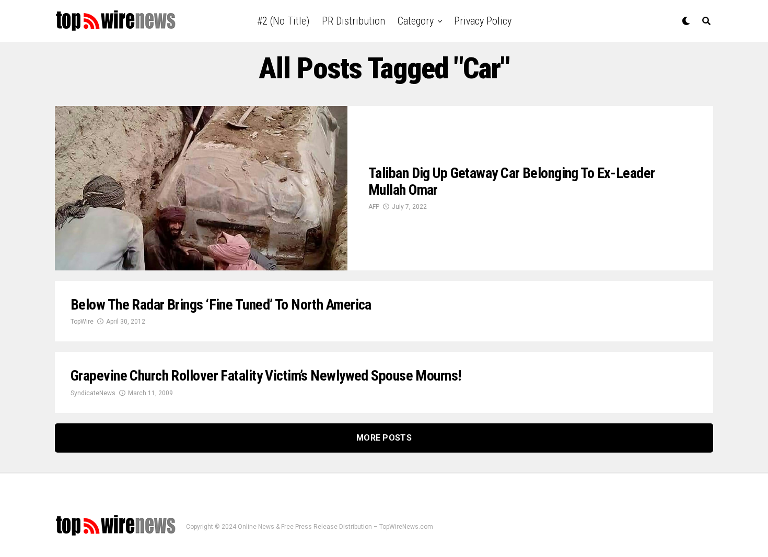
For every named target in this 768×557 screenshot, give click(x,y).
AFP (373, 206)
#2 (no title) (283, 21)
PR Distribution (353, 21)
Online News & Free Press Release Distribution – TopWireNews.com (335, 526)
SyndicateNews (93, 393)
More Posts (384, 438)
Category (416, 21)
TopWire (82, 321)
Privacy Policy (482, 21)
